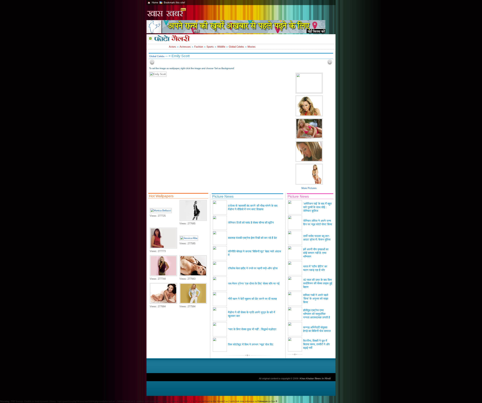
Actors (172, 46)
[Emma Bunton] (163, 275)
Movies (251, 46)
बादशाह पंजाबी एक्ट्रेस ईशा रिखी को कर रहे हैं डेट (252, 237)
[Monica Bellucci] (161, 210)
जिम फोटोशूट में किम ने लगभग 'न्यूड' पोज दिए (250, 344)
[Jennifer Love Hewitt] (193, 275)
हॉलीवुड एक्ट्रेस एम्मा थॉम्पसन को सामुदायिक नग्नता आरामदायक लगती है (316, 314)
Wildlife (221, 46)
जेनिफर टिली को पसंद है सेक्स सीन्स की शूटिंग (251, 222)
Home (155, 2)
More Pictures (309, 188)
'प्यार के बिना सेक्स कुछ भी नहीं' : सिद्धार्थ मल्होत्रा (252, 329)
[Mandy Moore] (193, 220)
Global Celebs (236, 46)
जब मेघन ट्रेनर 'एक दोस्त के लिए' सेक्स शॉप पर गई (253, 283)
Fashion (198, 46)
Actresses (185, 46)
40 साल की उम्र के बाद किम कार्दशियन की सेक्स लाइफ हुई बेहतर (317, 283)
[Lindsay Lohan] (193, 303)
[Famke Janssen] (163, 247)
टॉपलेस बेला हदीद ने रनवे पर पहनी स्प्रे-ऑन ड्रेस (253, 268)
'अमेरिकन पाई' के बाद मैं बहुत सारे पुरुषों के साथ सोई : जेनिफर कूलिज (317, 207)
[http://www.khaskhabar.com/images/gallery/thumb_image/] (152, 64)
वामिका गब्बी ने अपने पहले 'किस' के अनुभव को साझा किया (315, 299)
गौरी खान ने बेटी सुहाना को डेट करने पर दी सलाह (252, 298)
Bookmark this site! (174, 2)
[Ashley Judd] (163, 303)
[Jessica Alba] (188, 238)
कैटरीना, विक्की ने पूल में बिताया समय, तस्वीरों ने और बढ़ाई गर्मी (316, 344)
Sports (210, 46)
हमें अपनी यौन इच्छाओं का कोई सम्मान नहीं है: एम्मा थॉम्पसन (315, 253)
